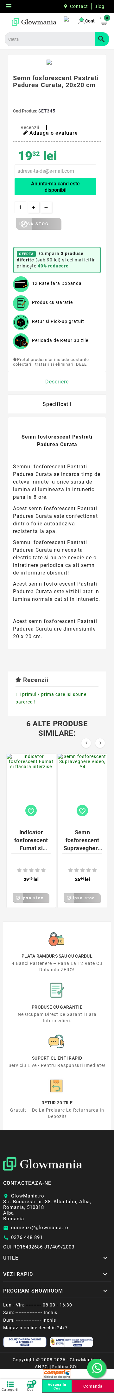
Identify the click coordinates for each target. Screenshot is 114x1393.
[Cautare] (102, 39)
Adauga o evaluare (53, 133)
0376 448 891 (27, 1237)
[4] (37, 870)
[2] (25, 870)
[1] (19, 870)
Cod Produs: (25, 110)
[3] (31, 870)
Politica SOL (65, 1366)
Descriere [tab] (57, 382)
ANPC (41, 1366)
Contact (79, 6)
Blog (99, 6)
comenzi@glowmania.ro (39, 1227)
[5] (43, 870)
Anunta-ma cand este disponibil (55, 187)
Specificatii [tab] (57, 404)
